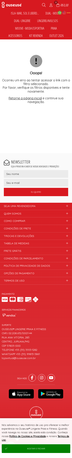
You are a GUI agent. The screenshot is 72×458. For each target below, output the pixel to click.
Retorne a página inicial (25, 98)
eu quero (36, 192)
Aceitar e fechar (36, 448)
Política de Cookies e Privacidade (27, 436)
